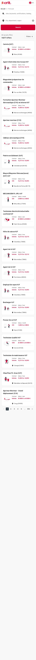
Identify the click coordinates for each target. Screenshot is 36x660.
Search (18, 27)
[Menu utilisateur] (31, 3)
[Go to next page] (32, 408)
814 (28, 409)
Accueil (3, 9)
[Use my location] (33, 20)
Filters (28, 36)
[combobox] (17, 21)
